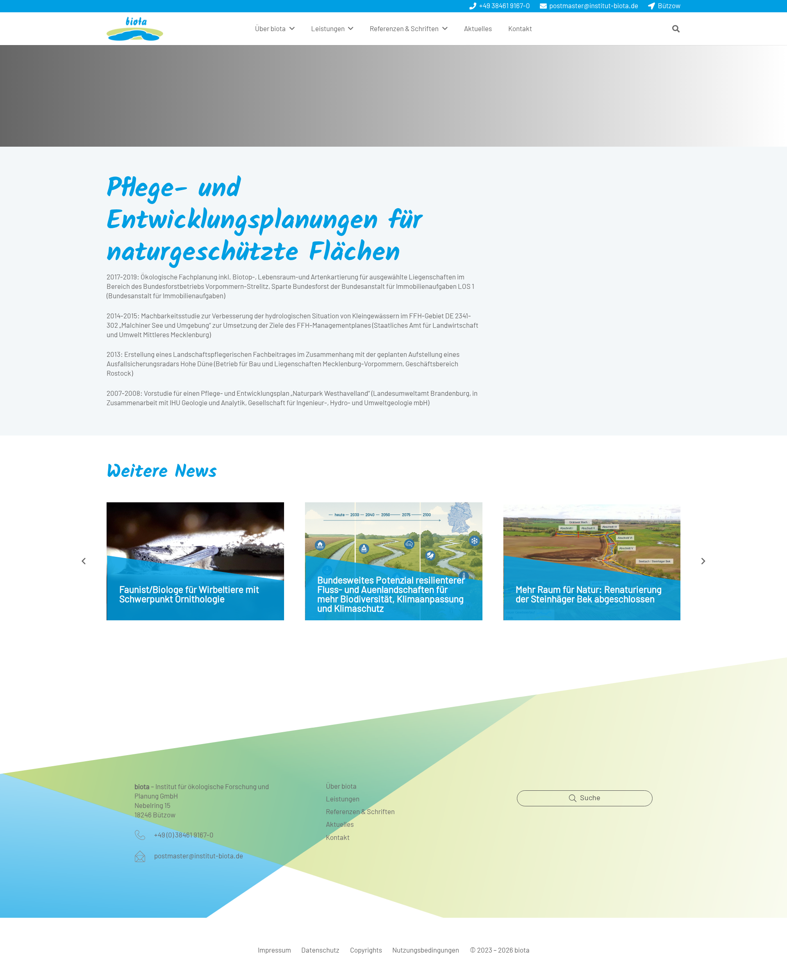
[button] (292, 29)
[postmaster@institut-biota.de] (144, 856)
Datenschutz (320, 950)
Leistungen (342, 799)
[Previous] (84, 561)
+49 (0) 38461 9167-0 (184, 835)
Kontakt (338, 837)
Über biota (341, 786)
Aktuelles (340, 824)
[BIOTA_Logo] (135, 28)
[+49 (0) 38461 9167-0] (144, 835)
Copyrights (366, 950)
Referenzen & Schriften (360, 811)
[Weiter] (703, 561)
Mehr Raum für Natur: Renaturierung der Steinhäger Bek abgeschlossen (589, 594)
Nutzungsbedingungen (425, 950)
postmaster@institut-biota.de (198, 856)
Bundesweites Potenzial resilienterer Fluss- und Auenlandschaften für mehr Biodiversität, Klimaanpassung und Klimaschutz (391, 595)
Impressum (274, 950)
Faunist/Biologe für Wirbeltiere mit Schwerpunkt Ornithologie (189, 594)
